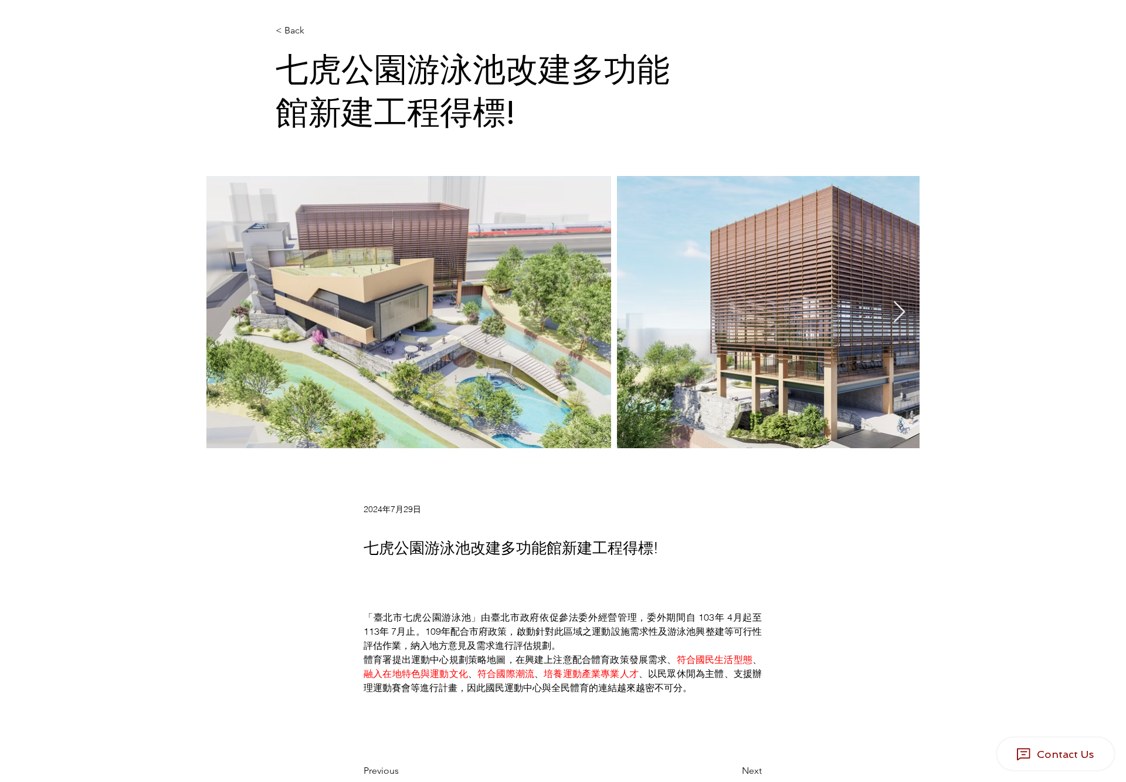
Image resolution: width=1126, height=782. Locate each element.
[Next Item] (899, 312)
